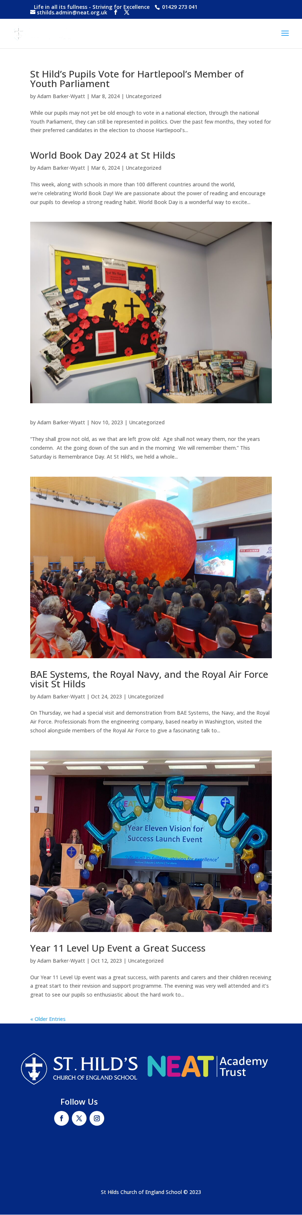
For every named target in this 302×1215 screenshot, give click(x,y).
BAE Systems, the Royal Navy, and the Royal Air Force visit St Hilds (149, 678)
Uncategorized (143, 96)
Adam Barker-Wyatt (61, 96)
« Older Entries (48, 1018)
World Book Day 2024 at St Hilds (102, 155)
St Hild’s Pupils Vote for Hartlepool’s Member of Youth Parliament (137, 78)
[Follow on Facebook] (61, 1118)
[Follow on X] (79, 1118)
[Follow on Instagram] (96, 1118)
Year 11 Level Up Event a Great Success (118, 948)
